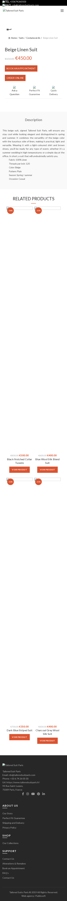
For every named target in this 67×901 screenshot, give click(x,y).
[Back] (9, 29)
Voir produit (19, 469)
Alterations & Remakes (14, 863)
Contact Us (8, 858)
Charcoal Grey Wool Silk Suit (47, 732)
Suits (21, 38)
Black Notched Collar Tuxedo (19, 461)
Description (33, 120)
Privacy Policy (9, 827)
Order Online (15, 77)
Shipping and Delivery (13, 822)
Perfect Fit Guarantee (13, 818)
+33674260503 (18, 1)
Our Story (7, 813)
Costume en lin (33, 38)
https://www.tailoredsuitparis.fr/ (23, 782)
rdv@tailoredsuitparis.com (25, 5)
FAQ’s (5, 873)
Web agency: (28, 895)
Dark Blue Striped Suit (19, 730)
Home (14, 38)
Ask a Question (14, 92)
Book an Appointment (21, 68)
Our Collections (10, 843)
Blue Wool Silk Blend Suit (47, 461)
